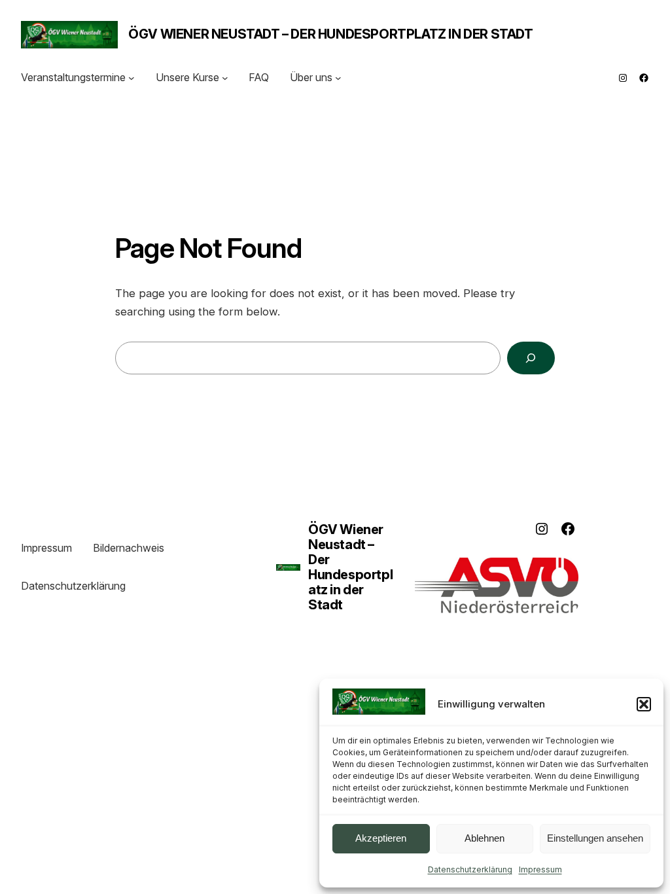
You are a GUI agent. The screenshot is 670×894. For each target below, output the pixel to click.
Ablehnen (484, 838)
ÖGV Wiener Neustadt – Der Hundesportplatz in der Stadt (330, 34)
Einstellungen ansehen (595, 838)
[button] (643, 704)
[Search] (531, 358)
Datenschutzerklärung (470, 869)
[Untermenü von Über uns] (338, 78)
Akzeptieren (380, 838)
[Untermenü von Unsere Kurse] (225, 78)
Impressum (540, 869)
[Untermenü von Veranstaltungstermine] (131, 78)
